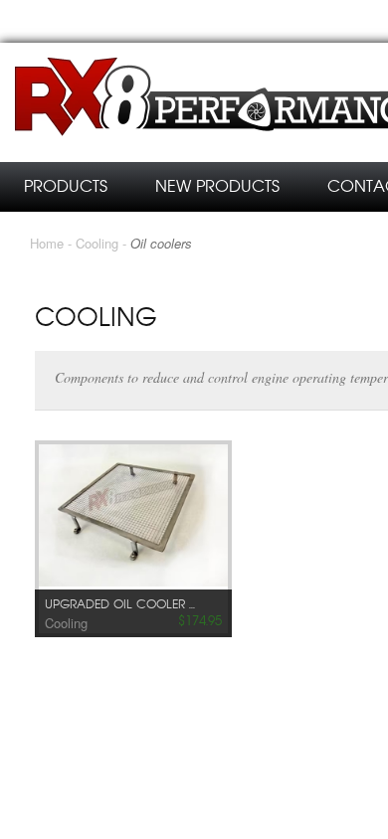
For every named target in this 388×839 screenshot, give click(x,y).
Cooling (97, 243)
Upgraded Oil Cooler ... (120, 604)
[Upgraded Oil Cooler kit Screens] (133, 517)
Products (65, 186)
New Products (217, 186)
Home (47, 243)
